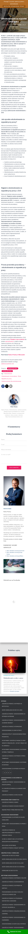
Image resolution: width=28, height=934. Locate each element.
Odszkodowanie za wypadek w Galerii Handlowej (13, 818)
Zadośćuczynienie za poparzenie (12, 726)
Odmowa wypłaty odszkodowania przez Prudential (14, 735)
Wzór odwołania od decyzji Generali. (15, 550)
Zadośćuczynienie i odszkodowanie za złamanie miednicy (13, 721)
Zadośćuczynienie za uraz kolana (12, 794)
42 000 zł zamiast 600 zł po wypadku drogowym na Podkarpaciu (12, 840)
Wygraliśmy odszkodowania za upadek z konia (14, 825)
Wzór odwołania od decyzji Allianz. (15, 556)
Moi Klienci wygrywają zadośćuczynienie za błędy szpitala (13, 847)
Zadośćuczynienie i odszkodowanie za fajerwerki (13, 919)
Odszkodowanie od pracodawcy (9, 376)
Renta (19, 376)
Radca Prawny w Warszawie (16, 354)
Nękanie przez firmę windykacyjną (12, 809)
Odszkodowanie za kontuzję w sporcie (14, 923)
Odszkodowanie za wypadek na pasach (13, 768)
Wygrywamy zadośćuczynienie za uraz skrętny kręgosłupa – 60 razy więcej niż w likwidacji (14, 743)
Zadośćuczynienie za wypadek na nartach (12, 887)
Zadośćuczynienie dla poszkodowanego (11, 381)
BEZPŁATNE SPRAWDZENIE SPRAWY (14, 6)
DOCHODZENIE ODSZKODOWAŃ (9, 814)
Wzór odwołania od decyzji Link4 (12, 710)
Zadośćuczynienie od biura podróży (13, 806)
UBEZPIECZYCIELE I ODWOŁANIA (10, 853)
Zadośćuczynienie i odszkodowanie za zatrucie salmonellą (13, 906)
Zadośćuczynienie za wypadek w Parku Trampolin (13, 757)
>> (10, 772)
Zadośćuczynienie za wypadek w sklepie (14, 878)
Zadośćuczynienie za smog (10, 802)
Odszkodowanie (8, 373)
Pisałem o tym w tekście (17, 339)
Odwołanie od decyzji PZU (10, 870)
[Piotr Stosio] (14, 399)
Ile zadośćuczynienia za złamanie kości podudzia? (14, 790)
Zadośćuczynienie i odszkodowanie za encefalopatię (13, 783)
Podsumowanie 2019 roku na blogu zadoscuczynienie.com (12, 893)
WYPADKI (3, 701)
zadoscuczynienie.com (7, 363)
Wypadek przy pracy (12, 368)
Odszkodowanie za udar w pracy (13, 678)
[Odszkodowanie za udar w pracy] (14, 664)
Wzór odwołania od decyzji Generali (13, 866)
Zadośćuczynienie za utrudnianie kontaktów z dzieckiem (12, 900)
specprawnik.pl (9, 341)
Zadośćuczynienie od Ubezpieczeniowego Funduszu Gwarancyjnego (11, 832)
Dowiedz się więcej (14, 691)
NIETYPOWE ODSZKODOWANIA (9, 875)
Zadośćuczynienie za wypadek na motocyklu (12, 705)
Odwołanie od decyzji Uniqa (10, 855)
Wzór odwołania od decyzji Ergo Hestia (14, 859)
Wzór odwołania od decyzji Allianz (13, 863)
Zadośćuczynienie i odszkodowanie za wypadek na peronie (13, 715)
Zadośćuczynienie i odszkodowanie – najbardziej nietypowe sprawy (13, 929)
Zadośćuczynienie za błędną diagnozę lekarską (13, 912)
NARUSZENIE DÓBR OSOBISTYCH (10, 799)
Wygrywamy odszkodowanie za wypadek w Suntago (14, 763)
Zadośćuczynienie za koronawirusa (13, 881)
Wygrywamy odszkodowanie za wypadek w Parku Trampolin (14, 751)
